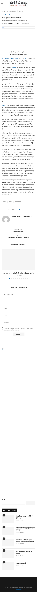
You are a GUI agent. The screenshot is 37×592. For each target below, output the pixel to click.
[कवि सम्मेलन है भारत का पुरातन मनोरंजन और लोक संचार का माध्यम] (8, 542)
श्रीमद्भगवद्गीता (5, 58)
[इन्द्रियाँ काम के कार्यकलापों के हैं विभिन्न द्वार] (8, 519)
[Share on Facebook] (23, 209)
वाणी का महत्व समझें (21, 563)
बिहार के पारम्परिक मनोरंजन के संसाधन (24, 552)
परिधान (10, 201)
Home (3, 11)
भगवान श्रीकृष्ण (14, 58)
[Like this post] (21, 209)
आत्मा (25, 58)
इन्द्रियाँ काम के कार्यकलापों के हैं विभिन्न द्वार (24, 517)
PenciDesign (18, 589)
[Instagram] (17, 581)
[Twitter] (14, 581)
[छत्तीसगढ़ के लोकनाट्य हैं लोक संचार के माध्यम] (8, 531)
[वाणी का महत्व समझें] (8, 566)
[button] (3, 264)
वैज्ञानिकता (14, 67)
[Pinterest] (19, 581)
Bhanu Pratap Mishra (13, 23)
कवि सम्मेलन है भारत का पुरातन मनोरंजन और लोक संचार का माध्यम (25, 541)
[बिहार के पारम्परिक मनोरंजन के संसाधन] (8, 554)
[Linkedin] (22, 581)
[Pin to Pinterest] (27, 209)
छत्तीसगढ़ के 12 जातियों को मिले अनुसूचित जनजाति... (18, 273)
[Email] (25, 581)
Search (4, 499)
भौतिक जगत (5, 105)
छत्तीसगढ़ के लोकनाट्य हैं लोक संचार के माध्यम (25, 529)
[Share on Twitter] (25, 209)
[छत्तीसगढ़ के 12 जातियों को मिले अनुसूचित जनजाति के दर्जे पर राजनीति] (18, 259)
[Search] (35, 4)
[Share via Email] (28, 209)
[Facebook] (12, 581)
